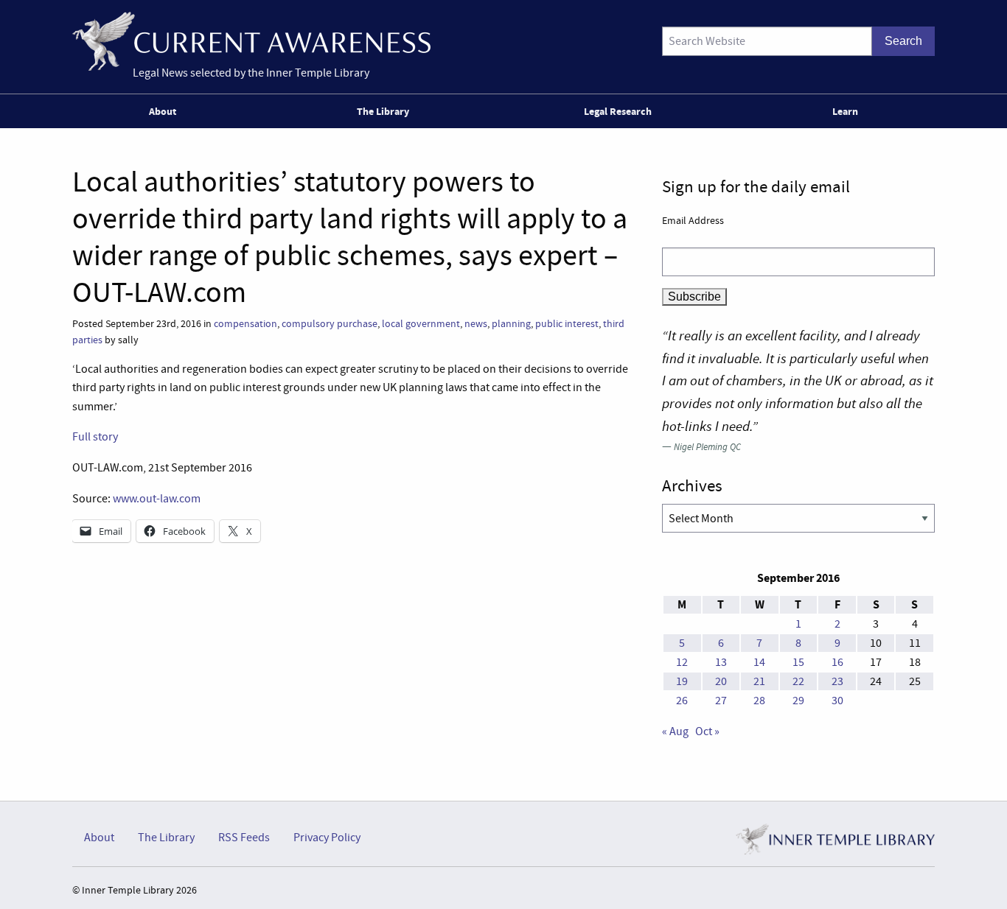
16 (837, 662)
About (162, 111)
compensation (245, 324)
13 (721, 662)
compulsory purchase (329, 324)
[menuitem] (165, 111)
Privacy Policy (326, 837)
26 (682, 700)
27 (721, 700)
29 (798, 700)
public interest (567, 324)
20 (721, 681)
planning (511, 324)
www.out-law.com (157, 498)
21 (759, 681)
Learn (845, 111)
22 (798, 681)
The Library (383, 111)
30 (837, 700)
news (475, 324)
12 (682, 662)
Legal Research (618, 111)
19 (682, 681)
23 (837, 681)
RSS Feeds (244, 837)
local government (421, 324)
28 (759, 700)
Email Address (693, 220)
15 (798, 662)
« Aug (675, 731)
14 (759, 662)
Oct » (707, 731)
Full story (95, 436)
